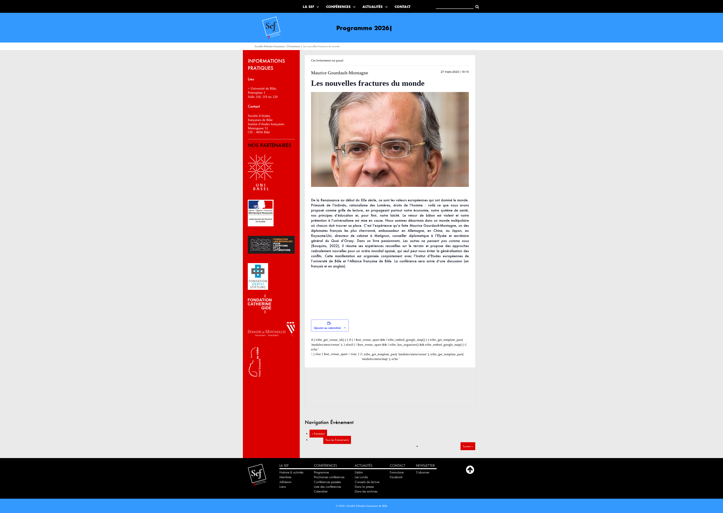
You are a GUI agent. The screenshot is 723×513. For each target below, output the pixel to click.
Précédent (318, 433)
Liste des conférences (327, 487)
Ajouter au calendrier (327, 328)
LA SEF (284, 465)
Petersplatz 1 (256, 92)
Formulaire (397, 472)
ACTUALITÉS (363, 465)
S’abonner (422, 472)
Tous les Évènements (337, 440)
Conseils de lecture (367, 482)
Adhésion (285, 482)
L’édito (359, 472)
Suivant (468, 446)
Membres (285, 477)
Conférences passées (327, 482)
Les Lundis (361, 477)
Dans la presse (364, 487)
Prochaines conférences (329, 477)
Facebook (396, 477)
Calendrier (321, 491)
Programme (322, 472)
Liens (282, 487)
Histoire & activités (291, 472)
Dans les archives (366, 491)
